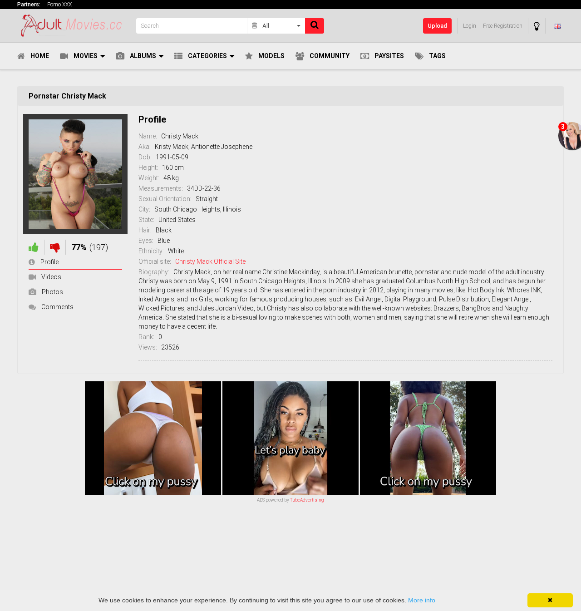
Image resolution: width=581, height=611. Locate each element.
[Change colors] (537, 26)
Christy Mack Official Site (210, 261)
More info (421, 600)
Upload (437, 25)
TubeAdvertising (307, 500)
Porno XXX (59, 4)
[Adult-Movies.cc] (74, 25)
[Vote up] (34, 247)
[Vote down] (55, 247)
